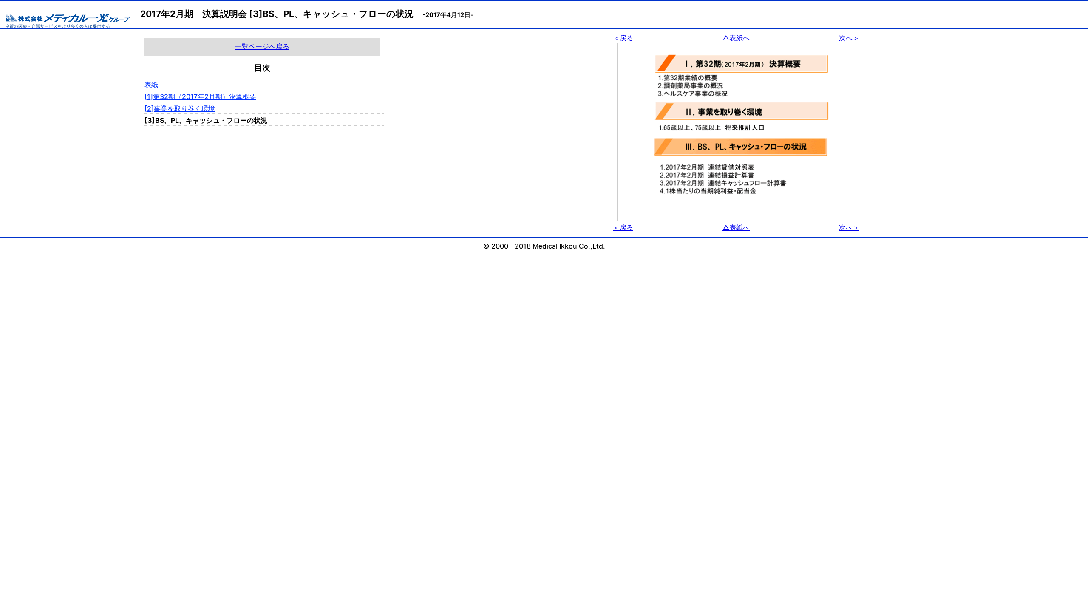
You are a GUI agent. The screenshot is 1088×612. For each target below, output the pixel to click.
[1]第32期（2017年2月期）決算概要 (200, 96)
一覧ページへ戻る (262, 46)
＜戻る (623, 38)
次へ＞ (849, 38)
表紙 (151, 84)
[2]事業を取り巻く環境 (179, 108)
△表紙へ (736, 38)
